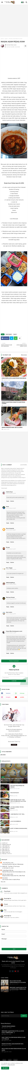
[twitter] (13, 971)
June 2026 (5, 847)
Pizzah (8, 547)
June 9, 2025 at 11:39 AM (11, 529)
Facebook (6, 338)
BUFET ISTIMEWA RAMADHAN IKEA (18, 828)
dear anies (9, 612)
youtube (22, 697)
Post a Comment (14, 661)
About (9, 1060)
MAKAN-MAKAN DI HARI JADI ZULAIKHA (12, 427)
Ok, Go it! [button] (5, 1068)
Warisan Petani (10, 597)
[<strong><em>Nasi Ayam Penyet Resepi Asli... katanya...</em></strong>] (4, 787)
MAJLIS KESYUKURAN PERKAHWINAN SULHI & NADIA (18, 981)
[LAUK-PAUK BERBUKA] (4, 823)
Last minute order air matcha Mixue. (11, 879)
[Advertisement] (14, 20)
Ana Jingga (9, 568)
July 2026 (5, 846)
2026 (3, 843)
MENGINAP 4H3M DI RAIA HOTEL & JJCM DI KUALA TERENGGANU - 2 (18, 988)
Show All (3, 881)
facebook (8, 693)
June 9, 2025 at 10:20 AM (11, 493)
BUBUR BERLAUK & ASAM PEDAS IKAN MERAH (14, 378)
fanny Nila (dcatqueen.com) (14, 631)
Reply (7, 501)
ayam (6, 38)
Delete (12, 501)
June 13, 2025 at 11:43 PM (11, 632)
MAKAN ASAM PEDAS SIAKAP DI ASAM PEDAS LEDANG (13, 403)
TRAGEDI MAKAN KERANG (8, 1026)
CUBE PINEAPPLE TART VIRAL (17, 814)
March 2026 (5, 852)
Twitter (11, 338)
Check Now (10, 1064)
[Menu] (2, 2)
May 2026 (5, 849)
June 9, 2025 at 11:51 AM (11, 549)
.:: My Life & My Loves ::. (8, 862)
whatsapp (22, 693)
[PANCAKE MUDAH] (4, 795)
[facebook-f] (10, 971)
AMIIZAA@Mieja (10, 582)
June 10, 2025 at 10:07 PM (11, 599)
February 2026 (6, 853)
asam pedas (9, 334)
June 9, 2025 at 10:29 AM (11, 508)
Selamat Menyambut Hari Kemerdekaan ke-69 (13, 871)
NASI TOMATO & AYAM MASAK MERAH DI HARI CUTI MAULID (13, 1038)
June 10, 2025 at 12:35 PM (11, 584)
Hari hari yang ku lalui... (8, 874)
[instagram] (18, 971)
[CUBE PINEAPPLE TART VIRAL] (4, 816)
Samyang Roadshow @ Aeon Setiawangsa (12, 864)
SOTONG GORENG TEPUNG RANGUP (17, 807)
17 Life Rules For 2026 (7, 868)
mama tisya (9, 492)
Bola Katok (5, 878)
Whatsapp (15, 338)
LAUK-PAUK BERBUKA (15, 821)
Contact (15, 1060)
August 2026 (5, 844)
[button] (22, 2)
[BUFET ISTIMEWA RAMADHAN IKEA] (4, 830)
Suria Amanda (10, 528)
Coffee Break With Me (7, 870)
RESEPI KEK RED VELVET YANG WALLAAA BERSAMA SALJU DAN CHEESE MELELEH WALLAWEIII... (18, 801)
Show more (24, 355)
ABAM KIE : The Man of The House (11, 866)
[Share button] (20, 338)
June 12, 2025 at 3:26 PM (11, 613)
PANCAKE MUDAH (14, 792)
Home (2, 38)
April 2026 (5, 850)
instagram (8, 697)
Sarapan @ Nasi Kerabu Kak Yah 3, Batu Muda (13, 875)
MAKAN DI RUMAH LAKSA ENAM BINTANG (12, 1043)
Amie (7, 506)
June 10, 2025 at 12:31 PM (11, 569)
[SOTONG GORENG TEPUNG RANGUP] (4, 809)
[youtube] (15, 971)
